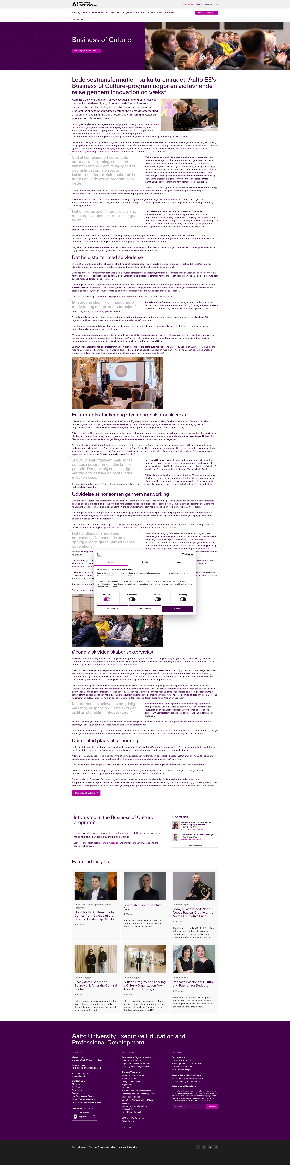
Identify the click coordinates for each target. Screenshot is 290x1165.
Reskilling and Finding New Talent (136, 1066)
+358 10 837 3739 (189, 837)
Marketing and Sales (131, 1097)
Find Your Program (205, 13)
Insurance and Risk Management (136, 1091)
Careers (75, 1093)
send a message (110, 843)
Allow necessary (112, 609)
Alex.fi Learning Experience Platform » (188, 1078)
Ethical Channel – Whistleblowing (87, 1102)
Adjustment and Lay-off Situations (137, 1063)
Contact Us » (78, 1081)
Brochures (126, 1127)
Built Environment (130, 1078)
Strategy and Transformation (134, 1106)
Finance (125, 1088)
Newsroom (77, 1090)
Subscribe (212, 1106)
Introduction (77, 19)
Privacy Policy (133, 1147)
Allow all (177, 609)
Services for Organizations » (136, 1057)
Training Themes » (131, 1072)
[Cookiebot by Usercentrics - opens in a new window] (183, 554)
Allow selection (145, 609)
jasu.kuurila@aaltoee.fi (191, 839)
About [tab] (178, 562)
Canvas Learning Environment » (186, 1081)
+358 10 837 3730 (189, 827)
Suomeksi (208, 4)
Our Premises (78, 1087)
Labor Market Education (133, 1112)
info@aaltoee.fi (78, 1076)
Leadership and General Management (138, 1094)
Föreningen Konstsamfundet (101, 151)
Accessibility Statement (82, 1108)
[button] (276, 1162)
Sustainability (128, 1109)
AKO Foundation (183, 148)
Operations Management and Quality (138, 1100)
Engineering (127, 1084)
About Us (76, 1084)
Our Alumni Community (182, 1066)
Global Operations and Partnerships (187, 1063)
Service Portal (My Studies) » (186, 1075)
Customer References (181, 1060)
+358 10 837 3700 (83, 1073)
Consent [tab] (111, 562)
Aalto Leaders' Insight (152, 12)
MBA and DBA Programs (133, 1118)
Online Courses (128, 1121)
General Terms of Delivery (83, 1099)
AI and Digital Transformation (134, 1075)
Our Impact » (178, 1057)
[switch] (132, 599)
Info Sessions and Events (83, 1096)
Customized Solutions (131, 1060)
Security (125, 1103)
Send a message (195, 846)
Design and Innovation (132, 1081)
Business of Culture (85, 793)
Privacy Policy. (206, 1100)
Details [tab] (145, 562)
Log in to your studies (190, 4)
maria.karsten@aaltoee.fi (192, 829)
